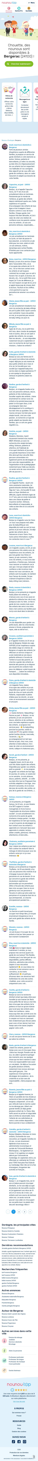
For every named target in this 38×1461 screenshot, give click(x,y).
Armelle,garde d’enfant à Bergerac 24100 (16, 1248)
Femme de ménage (15, 1337)
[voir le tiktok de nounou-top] (13, 1441)
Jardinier (12, 1340)
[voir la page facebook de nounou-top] (19, 1441)
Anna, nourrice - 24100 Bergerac (22, 259)
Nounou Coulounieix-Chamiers (12, 1234)
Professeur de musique (17, 1362)
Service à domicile (15, 1342)
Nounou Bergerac (8, 1293)
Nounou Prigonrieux (9, 1323)
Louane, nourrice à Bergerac (20, 545)
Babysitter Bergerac (9, 1300)
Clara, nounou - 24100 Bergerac (22, 1034)
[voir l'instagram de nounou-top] (24, 1441)
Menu (33, 3)
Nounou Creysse (7, 1326)
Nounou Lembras (8, 1317)
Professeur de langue (16, 1359)
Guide (19, 1425)
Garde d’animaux (14, 1370)
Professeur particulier (16, 1357)
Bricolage (12, 1344)
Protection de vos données (19, 1452)
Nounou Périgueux (8, 1228)
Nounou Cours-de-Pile (10, 1320)
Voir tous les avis (19, 1401)
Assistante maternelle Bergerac (13, 1296)
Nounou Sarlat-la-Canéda (11, 1231)
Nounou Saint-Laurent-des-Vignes (14, 1314)
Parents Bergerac (8, 1303)
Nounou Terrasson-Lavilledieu (12, 1240)
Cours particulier (14, 1364)
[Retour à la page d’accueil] (9, 2)
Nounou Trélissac (8, 1237)
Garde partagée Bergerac (11, 1306)
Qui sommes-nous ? (19, 1412)
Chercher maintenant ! (21, 64)
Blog (19, 1428)
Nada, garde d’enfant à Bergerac (22, 1045)
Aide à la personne (15, 1351)
